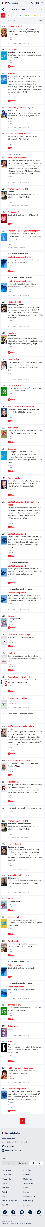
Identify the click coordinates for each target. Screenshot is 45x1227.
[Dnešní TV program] (10, 3)
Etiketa (11, 1041)
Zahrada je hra (14, 385)
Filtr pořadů (42, 9)
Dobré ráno (13, 1026)
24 (14, 21)
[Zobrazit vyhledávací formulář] (32, 3)
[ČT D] (34, 15)
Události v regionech (17, 534)
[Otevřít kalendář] (32, 9)
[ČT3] (13, 15)
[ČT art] (41, 15)
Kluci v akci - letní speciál (19, 760)
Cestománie (13, 49)
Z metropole (13, 941)
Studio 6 (11, 73)
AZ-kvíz (11, 616)
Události (12, 653)
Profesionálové (15, 189)
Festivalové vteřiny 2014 (19, 677)
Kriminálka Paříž (15, 875)
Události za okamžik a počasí (21, 634)
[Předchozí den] (3, 9)
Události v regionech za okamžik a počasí (23, 503)
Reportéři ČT (13, 781)
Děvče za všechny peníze (19, 133)
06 (2, 21)
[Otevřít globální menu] (42, 3)
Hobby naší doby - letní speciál (21, 1068)
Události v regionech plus (19, 257)
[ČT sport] (27, 15)
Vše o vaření (13, 427)
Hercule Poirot (14, 301)
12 (5, 21)
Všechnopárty (14, 478)
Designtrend (13, 917)
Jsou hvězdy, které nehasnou (21, 406)
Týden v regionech (16, 965)
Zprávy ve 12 (13, 212)
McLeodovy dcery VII (17, 107)
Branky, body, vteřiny (17, 698)
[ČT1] (3, 15)
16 (8, 21)
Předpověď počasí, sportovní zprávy (24, 230)
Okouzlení (12, 359)
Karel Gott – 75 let (14, 154)
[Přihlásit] (37, 3)
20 (11, 21)
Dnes (40, 21)
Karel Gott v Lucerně (17, 157)
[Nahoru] (22, 1121)
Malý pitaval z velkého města (21, 726)
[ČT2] (8, 15)
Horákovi (12, 333)
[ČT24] (20, 15)
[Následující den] (35, 9)
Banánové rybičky (15, 26)
